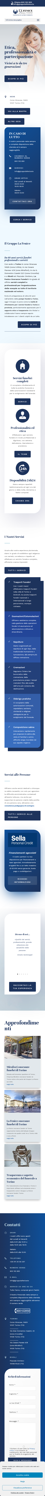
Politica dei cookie (17, 1493)
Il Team (22, 454)
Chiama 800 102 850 (23, 2)
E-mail (13, 1277)
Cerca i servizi (22, 220)
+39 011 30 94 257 (17, 1262)
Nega (22, 1481)
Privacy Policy (29, 1493)
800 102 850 (19, 161)
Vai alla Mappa (17, 111)
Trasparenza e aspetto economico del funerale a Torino (22, 1178)
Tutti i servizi (17, 570)
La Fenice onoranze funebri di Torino (18, 1122)
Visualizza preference (22, 1488)
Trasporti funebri (22, 582)
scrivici (19, 168)
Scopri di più (29, 324)
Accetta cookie (22, 1475)
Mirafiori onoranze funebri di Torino (18, 1068)
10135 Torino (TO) (17, 1348)
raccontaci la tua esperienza (22, 986)
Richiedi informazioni (22, 880)
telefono (15, 1258)
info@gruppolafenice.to (19, 1281)
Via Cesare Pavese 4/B (19, 1342)
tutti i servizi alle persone (20, 815)
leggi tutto (10, 1084)
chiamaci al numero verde (22, 157)
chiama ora (22, 501)
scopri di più (16, 79)
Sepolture (18, 642)
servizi (22, 402)
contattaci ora (22, 201)
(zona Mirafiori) (16, 1345)
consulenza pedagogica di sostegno (19, 806)
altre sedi (14, 121)
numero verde (18, 1268)
